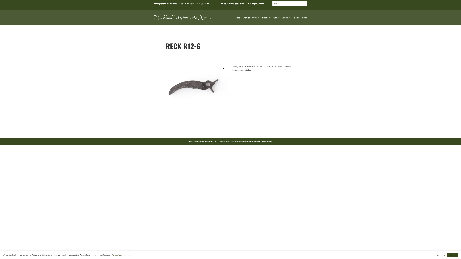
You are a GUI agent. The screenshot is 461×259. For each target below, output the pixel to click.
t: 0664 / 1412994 (258, 141)
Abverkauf (246, 18)
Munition (265, 18)
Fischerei (296, 18)
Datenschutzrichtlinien (120, 255)
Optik (275, 18)
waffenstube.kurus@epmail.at (241, 141)
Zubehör (285, 18)
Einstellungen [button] (439, 255)
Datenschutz (269, 141)
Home (238, 18)
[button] (224, 69)
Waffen (254, 18)
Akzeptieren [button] (453, 255)
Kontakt (304, 18)
